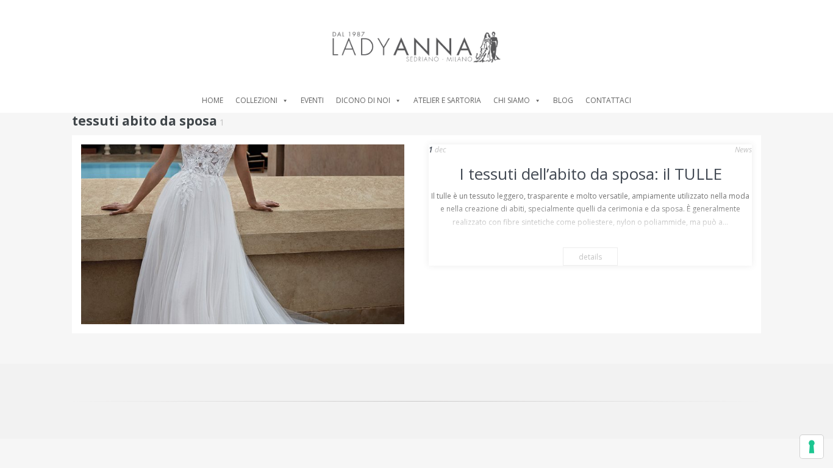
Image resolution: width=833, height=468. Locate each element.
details (590, 257)
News (743, 149)
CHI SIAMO (511, 100)
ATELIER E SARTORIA (447, 100)
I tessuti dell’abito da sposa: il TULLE (590, 174)
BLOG (563, 100)
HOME (212, 100)
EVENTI (312, 100)
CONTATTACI (608, 100)
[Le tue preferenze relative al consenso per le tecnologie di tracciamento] (811, 446)
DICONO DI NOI (363, 100)
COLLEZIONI (256, 100)
